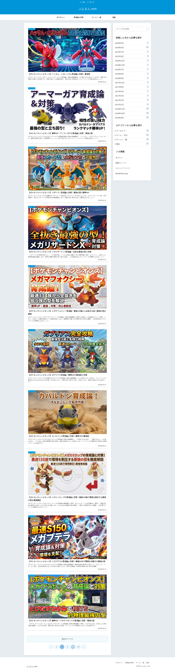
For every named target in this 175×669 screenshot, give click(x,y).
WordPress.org (121, 174)
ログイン (119, 158)
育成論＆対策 (129, 662)
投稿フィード (120, 163)
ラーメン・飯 (140, 662)
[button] (147, 29)
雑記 (147, 662)
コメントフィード (122, 168)
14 (78, 647)
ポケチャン (119, 662)
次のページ (67, 639)
